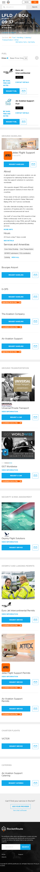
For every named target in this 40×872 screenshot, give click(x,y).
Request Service (16, 547)
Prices (4, 58)
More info (8, 229)
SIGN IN (26, 2)
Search (25, 847)
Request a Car (16, 417)
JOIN (35, 2)
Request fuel (11, 91)
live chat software (20, 810)
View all (15, 257)
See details (9, 241)
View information (10, 412)
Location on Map (8, 33)
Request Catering (16, 783)
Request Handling (16, 164)
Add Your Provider (20, 806)
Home (3, 854)
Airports (34, 7)
